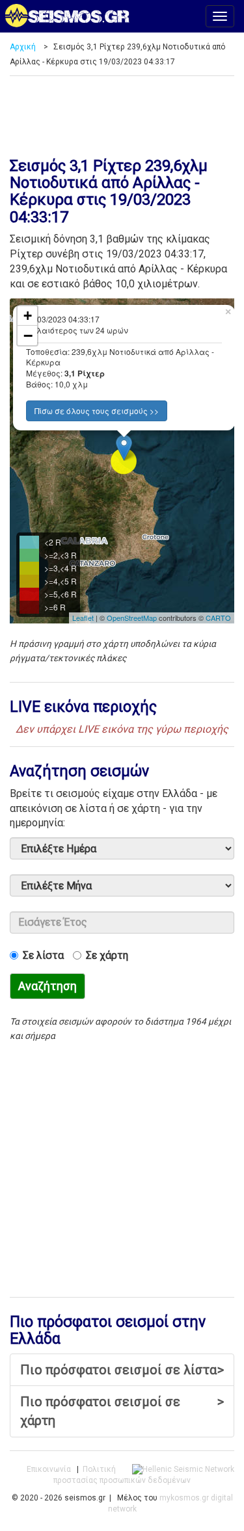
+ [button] (27, 316)
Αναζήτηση (47, 986)
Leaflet (83, 617)
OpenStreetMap (132, 617)
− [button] (28, 335)
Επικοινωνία (49, 1469)
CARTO (218, 617)
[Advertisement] (122, 111)
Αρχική (23, 46)
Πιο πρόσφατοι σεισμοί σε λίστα (122, 1370)
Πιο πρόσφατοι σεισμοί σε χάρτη (122, 1411)
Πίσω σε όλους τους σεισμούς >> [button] (96, 410)
